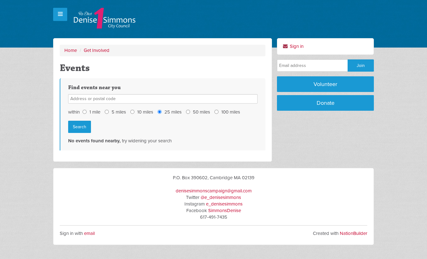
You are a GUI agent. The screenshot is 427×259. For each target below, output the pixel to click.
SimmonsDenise (224, 210)
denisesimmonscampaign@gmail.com (214, 191)
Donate (325, 102)
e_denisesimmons (224, 204)
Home (70, 50)
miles (119, 112)
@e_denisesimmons (221, 197)
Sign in (296, 46)
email (89, 233)
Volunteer (325, 84)
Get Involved (96, 50)
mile (94, 112)
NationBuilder (353, 233)
